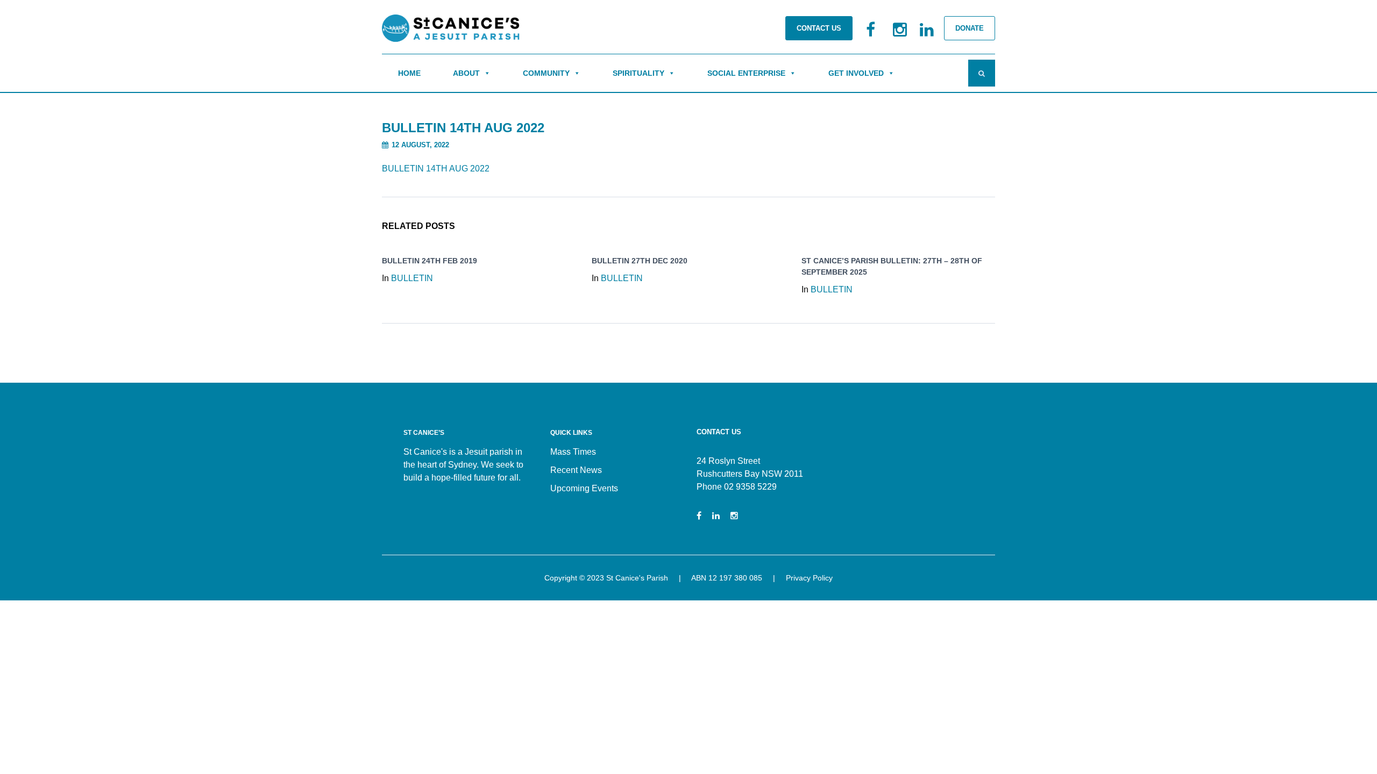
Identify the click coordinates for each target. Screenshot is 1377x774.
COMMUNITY (546, 73)
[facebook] (866, 35)
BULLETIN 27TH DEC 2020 (639, 260)
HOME (409, 73)
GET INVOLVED (856, 73)
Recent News (576, 470)
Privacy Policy (809, 578)
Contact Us (819, 28)
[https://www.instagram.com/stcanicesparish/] (734, 515)
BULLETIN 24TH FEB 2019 (429, 260)
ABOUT (466, 73)
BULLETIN (412, 278)
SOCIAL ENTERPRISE (746, 73)
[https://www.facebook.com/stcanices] (699, 515)
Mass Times (573, 451)
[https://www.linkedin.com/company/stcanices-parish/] (716, 515)
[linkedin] (919, 35)
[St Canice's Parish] (452, 31)
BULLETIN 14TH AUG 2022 (435, 168)
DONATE (969, 28)
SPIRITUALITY (638, 73)
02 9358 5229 (750, 486)
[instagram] (892, 35)
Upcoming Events (584, 488)
